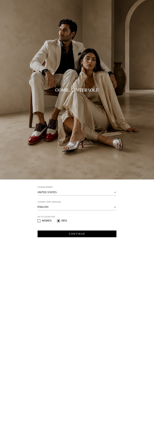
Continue (77, 234)
